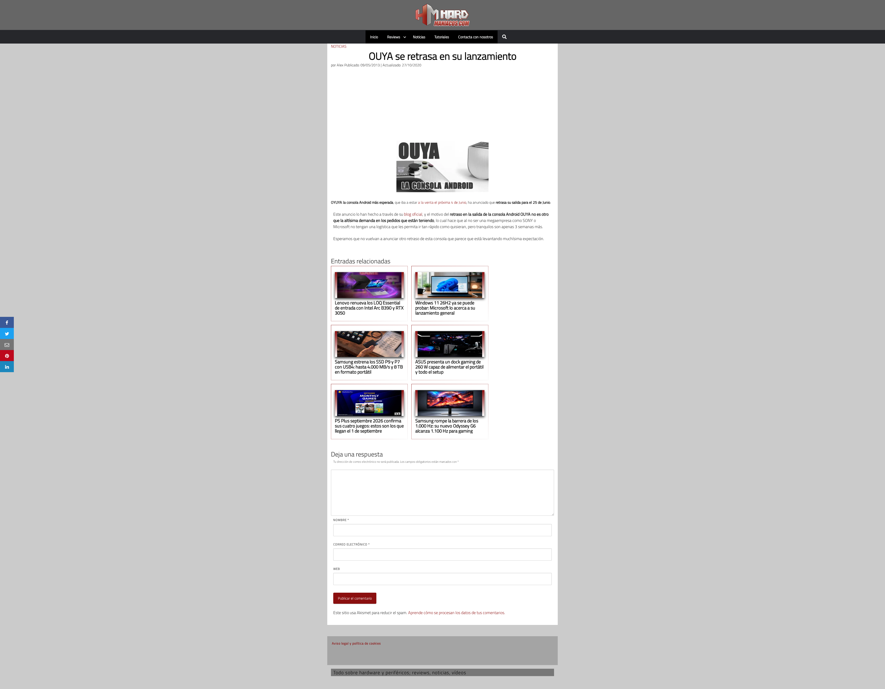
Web (336, 568)
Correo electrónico (351, 544)
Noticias (419, 37)
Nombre (341, 520)
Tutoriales (441, 37)
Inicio (374, 37)
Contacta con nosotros (475, 37)
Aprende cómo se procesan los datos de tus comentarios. (456, 613)
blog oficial (413, 214)
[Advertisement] (442, 106)
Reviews (393, 37)
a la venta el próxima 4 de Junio (442, 202)
